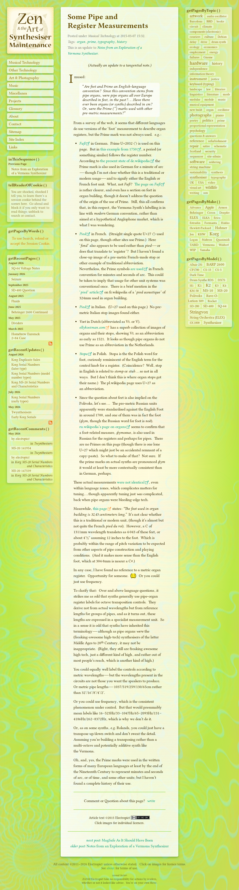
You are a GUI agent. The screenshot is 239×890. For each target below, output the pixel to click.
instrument (198, 79)
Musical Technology (24, 62)
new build (196, 109)
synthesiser (198, 177)
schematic (220, 146)
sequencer (196, 156)
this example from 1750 (118, 149)
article (89, 292)
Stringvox (199, 312)
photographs (200, 115)
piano (220, 115)
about (111, 868)
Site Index (16, 139)
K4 (224, 285)
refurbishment (217, 141)
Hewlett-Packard (200, 228)
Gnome (208, 57)
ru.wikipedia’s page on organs (102, 426)
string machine (200, 167)
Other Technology (23, 70)
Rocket (212, 301)
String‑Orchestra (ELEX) (207, 318)
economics (210, 47)
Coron (211, 212)
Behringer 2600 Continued (29, 312)
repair (194, 146)
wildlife (211, 187)
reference (197, 141)
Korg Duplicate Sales (25, 360)
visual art (195, 187)
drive (204, 42)
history (217, 63)
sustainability (198, 172)
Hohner (221, 228)
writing (194, 193)
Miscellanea (18, 93)
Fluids (15, 301)
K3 (216, 285)
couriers (195, 36)
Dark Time (197, 275)
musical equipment (202, 104)
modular (195, 99)
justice (215, 79)
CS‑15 (207, 269)
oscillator (223, 109)
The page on (147, 184)
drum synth (218, 42)
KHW (201, 234)
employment (197, 52)
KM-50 (194, 290)
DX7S (221, 280)
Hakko (225, 223)
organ (210, 109)
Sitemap (15, 131)
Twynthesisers (21, 412)
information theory (202, 74)
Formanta (210, 223)
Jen (192, 234)
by (20, 439)
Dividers (17, 323)
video (211, 182)
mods (226, 94)
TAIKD (194, 245)
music (222, 99)
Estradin (195, 223)
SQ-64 (222, 306)
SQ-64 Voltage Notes (25, 268)
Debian (222, 36)
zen (205, 193)
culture (209, 36)
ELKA (206, 217)
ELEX (194, 218)
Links (13, 147)
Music (13, 85)
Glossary (15, 108)
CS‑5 (218, 269)
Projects (15, 101)
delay (193, 42)
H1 (191, 285)
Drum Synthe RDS (202, 280)
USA (201, 182)
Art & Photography (24, 78)
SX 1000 (195, 322)
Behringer (196, 212)
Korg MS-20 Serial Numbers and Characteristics (30, 384)
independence (198, 68)
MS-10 (208, 290)
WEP (193, 250)
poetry (194, 120)
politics (207, 120)
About (13, 116)
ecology (195, 47)
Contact (15, 124)
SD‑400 (208, 306)
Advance (195, 207)
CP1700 (194, 269)
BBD (209, 21)
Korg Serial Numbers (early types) (25, 399)
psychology (197, 131)
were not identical (130, 482)
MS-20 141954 (21, 448)
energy (214, 52)
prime (221, 120)
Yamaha (205, 250)
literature (213, 94)
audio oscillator (217, 16)
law (208, 89)
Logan (194, 239)
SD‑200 (194, 306)
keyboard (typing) (202, 84)
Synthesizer (212, 322)
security (210, 151)
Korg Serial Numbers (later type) (25, 367)
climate (207, 26)
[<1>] (30, 52)
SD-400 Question (23, 290)
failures (194, 57)
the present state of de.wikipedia (125, 161)
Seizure (16, 279)
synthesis (217, 172)
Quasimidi (223, 239)
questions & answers (203, 136)
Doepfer (224, 212)
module (209, 99)
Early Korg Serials (23, 417)
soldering (215, 162)
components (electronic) (205, 31)
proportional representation (207, 125)
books (220, 21)
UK (192, 182)
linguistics (196, 94)
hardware (199, 63)
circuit (194, 26)
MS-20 (222, 290)
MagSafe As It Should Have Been (119, 840)
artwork (196, 16)
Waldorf (224, 245)
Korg (214, 233)
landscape (196, 89)
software (197, 161)
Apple (209, 207)
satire (206, 146)
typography (218, 177)
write (151, 801)
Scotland (195, 151)
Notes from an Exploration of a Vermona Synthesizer (29, 171)
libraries (220, 89)
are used (136, 269)
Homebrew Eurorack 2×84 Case (25, 336)
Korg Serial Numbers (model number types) (30, 375)
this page (100, 508)
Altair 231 (196, 264)
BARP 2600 (215, 264)
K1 (200, 286)
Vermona (208, 245)
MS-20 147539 (21, 471)
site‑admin (214, 156)
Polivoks (196, 296)
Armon (222, 207)
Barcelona (196, 21)
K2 (208, 285)
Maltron (207, 239)
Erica (217, 217)
